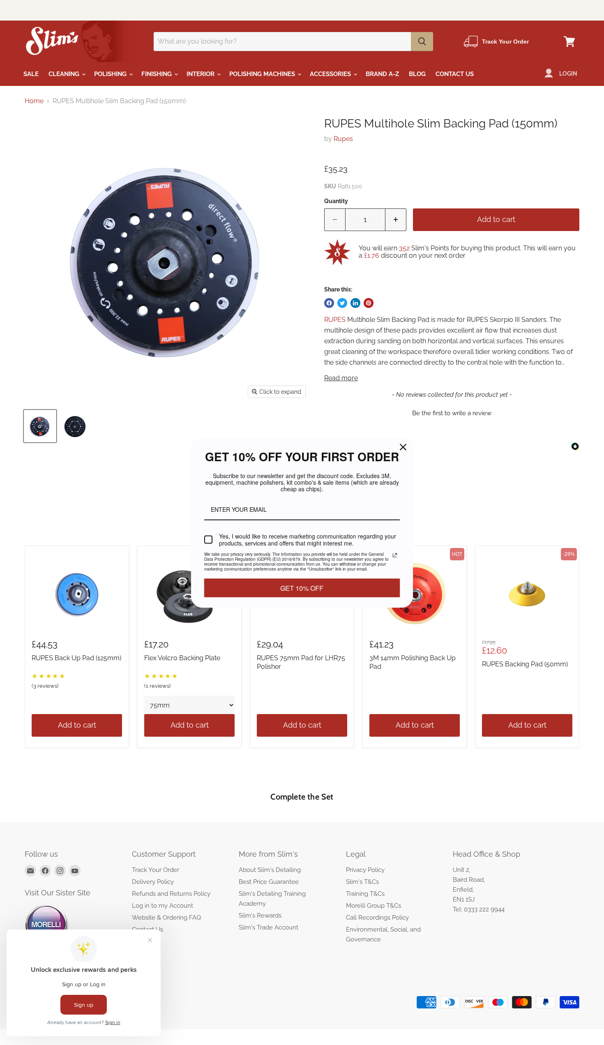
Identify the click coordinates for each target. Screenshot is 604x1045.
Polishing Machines (263, 74)
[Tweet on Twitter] (342, 303)
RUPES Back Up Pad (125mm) (76, 658)
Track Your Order (155, 870)
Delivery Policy (153, 881)
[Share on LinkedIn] (355, 303)
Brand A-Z (382, 74)
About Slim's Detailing (270, 870)
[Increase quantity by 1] (395, 219)
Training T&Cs (365, 893)
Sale (31, 74)
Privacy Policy (365, 870)
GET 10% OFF (302, 593)
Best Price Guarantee (269, 881)
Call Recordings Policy (377, 917)
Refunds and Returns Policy (171, 893)
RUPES (335, 320)
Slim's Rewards (260, 915)
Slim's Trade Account (268, 927)
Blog (417, 74)
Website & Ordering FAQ (166, 917)
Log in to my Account (162, 905)
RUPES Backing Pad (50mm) (525, 664)
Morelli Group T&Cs (373, 905)
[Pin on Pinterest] (368, 303)
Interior (201, 74)
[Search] (422, 41)
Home (34, 101)
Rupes (343, 139)
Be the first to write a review (451, 413)
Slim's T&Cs (362, 881)
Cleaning (64, 74)
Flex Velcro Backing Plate (182, 658)
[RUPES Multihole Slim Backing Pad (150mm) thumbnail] (40, 426)
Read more (341, 378)
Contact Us (455, 74)
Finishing (157, 74)
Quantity (336, 201)
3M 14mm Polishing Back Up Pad (412, 662)
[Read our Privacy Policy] (395, 556)
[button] (451, 412)
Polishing (111, 74)
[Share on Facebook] (329, 303)
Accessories (331, 74)
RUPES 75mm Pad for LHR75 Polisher (301, 662)
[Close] (403, 441)
